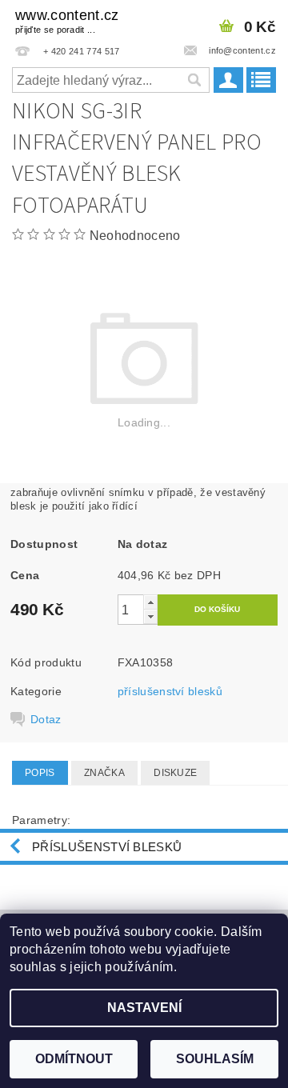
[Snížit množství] (150, 616)
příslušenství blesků (170, 691)
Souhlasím (215, 1059)
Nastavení (144, 1007)
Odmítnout (74, 1059)
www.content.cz (66, 20)
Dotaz (46, 719)
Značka (104, 772)
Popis (40, 772)
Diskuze (175, 772)
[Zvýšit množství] (150, 602)
